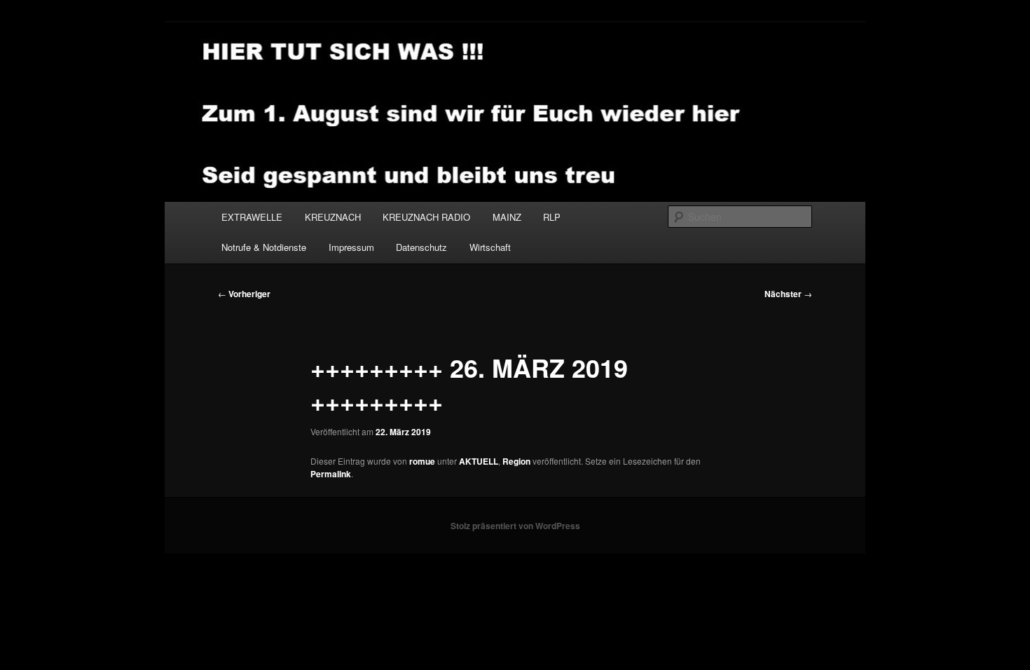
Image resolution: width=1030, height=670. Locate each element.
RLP (552, 217)
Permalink (330, 473)
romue (422, 461)
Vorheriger (244, 293)
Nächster (788, 293)
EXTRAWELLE (251, 217)
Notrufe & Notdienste (263, 247)
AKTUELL (478, 461)
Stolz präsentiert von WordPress (515, 525)
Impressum (351, 247)
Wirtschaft (490, 247)
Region (516, 461)
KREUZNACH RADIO (426, 217)
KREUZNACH (333, 217)
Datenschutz (421, 247)
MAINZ (507, 217)
